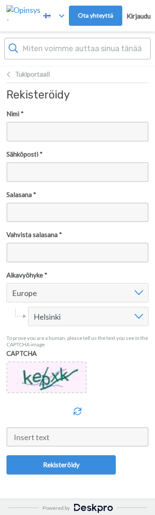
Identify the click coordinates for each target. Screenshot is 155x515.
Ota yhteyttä (95, 15)
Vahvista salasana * (34, 234)
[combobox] (13, 293)
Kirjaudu (139, 16)
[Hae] (13, 47)
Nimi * (15, 113)
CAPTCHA (21, 353)
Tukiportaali (32, 74)
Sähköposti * (24, 154)
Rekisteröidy (61, 465)
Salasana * (21, 194)
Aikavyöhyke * (26, 275)
